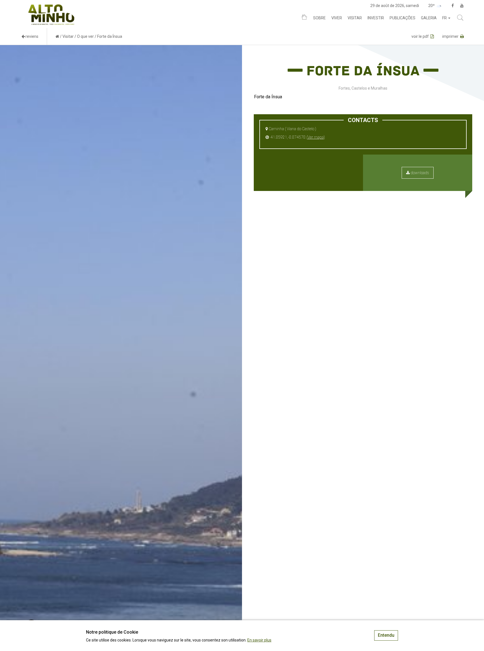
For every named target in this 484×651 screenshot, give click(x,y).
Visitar (355, 18)
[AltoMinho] (51, 7)
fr (445, 18)
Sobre (319, 18)
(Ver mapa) (315, 137)
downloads (419, 173)
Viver (336, 18)
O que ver (85, 36)
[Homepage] (304, 18)
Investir (375, 18)
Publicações (402, 18)
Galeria (429, 18)
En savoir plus (259, 640)
